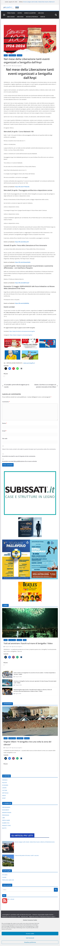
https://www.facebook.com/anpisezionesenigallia (22, 331)
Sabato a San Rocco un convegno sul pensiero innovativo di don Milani (45, 386)
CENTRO (20, 13)
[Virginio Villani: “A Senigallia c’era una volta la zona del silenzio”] (30, 721)
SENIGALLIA (19, 55)
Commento (6, 402)
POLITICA (4, 782)
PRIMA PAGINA (11, 13)
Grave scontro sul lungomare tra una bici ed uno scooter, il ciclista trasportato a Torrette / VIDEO (34, 673)
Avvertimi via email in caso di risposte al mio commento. (19, 456)
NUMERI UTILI (5, 823)
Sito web (4, 438)
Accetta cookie (30, 933)
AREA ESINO (20, 16)
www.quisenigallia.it (17, 65)
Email (4, 431)
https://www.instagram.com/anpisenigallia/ (21, 335)
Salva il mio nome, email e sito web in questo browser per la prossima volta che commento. (29, 449)
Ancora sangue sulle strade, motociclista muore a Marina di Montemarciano (35, 842)
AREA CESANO (11, 16)
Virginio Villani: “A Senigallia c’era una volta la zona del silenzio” (27, 743)
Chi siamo (4, 874)
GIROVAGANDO (6, 807)
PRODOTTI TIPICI (6, 825)
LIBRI (3, 817)
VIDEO (25, 640)
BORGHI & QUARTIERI (30, 13)
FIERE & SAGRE (6, 820)
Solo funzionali (30, 938)
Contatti (4, 877)
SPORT (4, 798)
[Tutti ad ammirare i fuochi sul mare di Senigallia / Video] (30, 623)
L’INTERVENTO (20, 738)
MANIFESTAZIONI (6, 812)
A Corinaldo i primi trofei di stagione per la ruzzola (16, 386)
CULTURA (4, 790)
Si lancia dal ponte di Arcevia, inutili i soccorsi (27, 855)
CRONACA (4, 780)
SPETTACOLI (5, 793)
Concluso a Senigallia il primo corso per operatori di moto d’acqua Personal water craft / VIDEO (35, 681)
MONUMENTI (5, 810)
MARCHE (42, 16)
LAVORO (4, 787)
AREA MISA (41, 13)
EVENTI (5, 55)
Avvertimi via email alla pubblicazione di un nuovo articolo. (19, 461)
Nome (4, 423)
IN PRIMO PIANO (12, 55)
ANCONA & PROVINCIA (32, 16)
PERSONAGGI (5, 815)
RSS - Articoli (10, 899)
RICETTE (4, 828)
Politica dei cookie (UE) (8, 880)
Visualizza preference (30, 942)
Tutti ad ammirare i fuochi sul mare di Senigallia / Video (28, 643)
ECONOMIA (5, 785)
